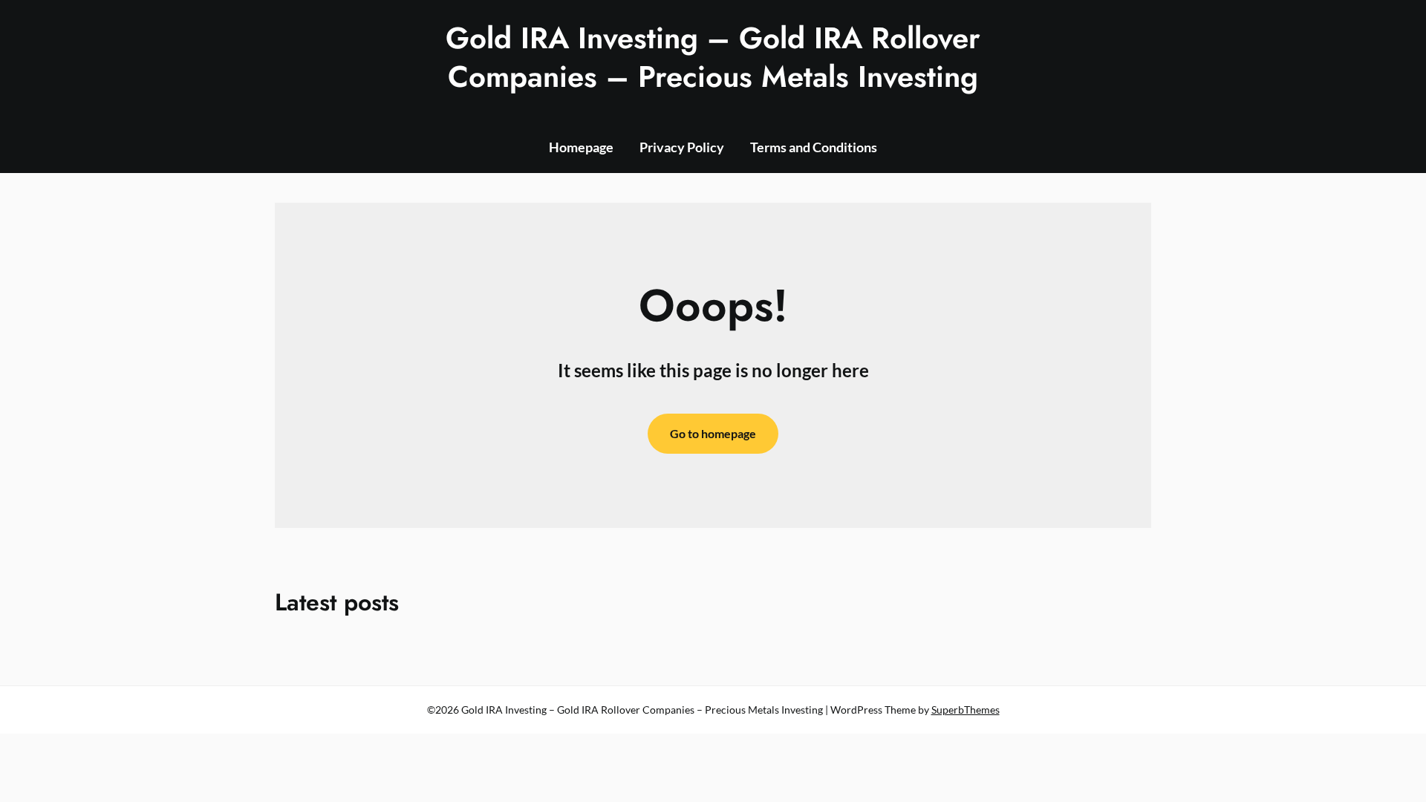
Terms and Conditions (813, 147)
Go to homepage (713, 433)
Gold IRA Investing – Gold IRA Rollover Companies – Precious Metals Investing (713, 57)
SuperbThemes (965, 709)
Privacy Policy (681, 147)
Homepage (581, 147)
